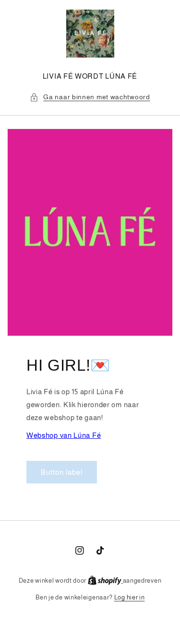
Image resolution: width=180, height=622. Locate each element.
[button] (90, 97)
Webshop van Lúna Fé (63, 435)
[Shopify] (105, 580)
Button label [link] (62, 472)
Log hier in (129, 597)
